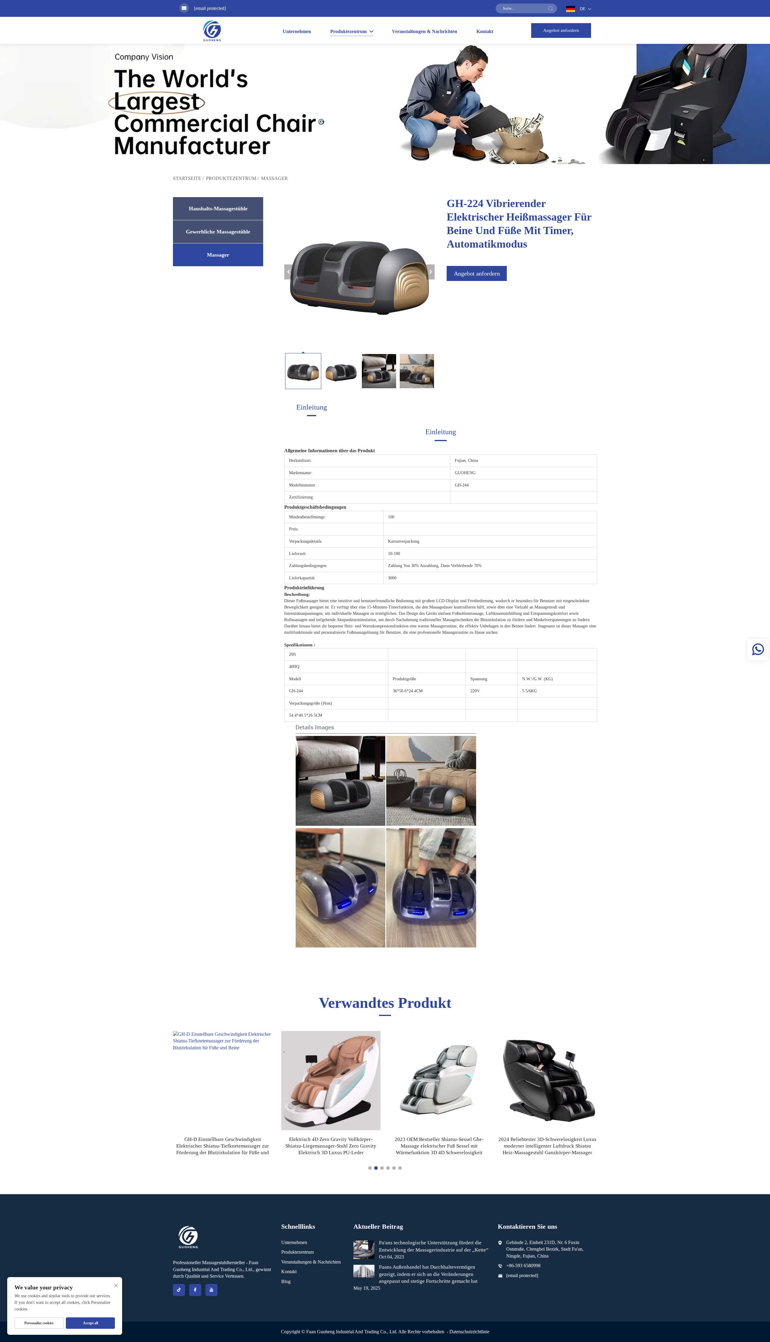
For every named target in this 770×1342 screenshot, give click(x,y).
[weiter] (430, 271)
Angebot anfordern (561, 30)
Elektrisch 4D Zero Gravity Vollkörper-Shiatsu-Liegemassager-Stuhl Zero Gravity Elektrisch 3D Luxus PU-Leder (222, 1145)
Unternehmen (297, 31)
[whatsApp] (757, 649)
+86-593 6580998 (523, 1265)
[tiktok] (179, 1290)
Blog (286, 1281)
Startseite (187, 178)
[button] (370, 1168)
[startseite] (212, 30)
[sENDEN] (550, 8)
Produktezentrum (231, 178)
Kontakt (484, 31)
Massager (274, 178)
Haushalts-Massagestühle (218, 209)
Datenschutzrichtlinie (469, 1331)
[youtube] (211, 1290)
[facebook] (195, 1290)
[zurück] (288, 271)
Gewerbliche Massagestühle (218, 232)
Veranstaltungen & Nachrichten (424, 31)
